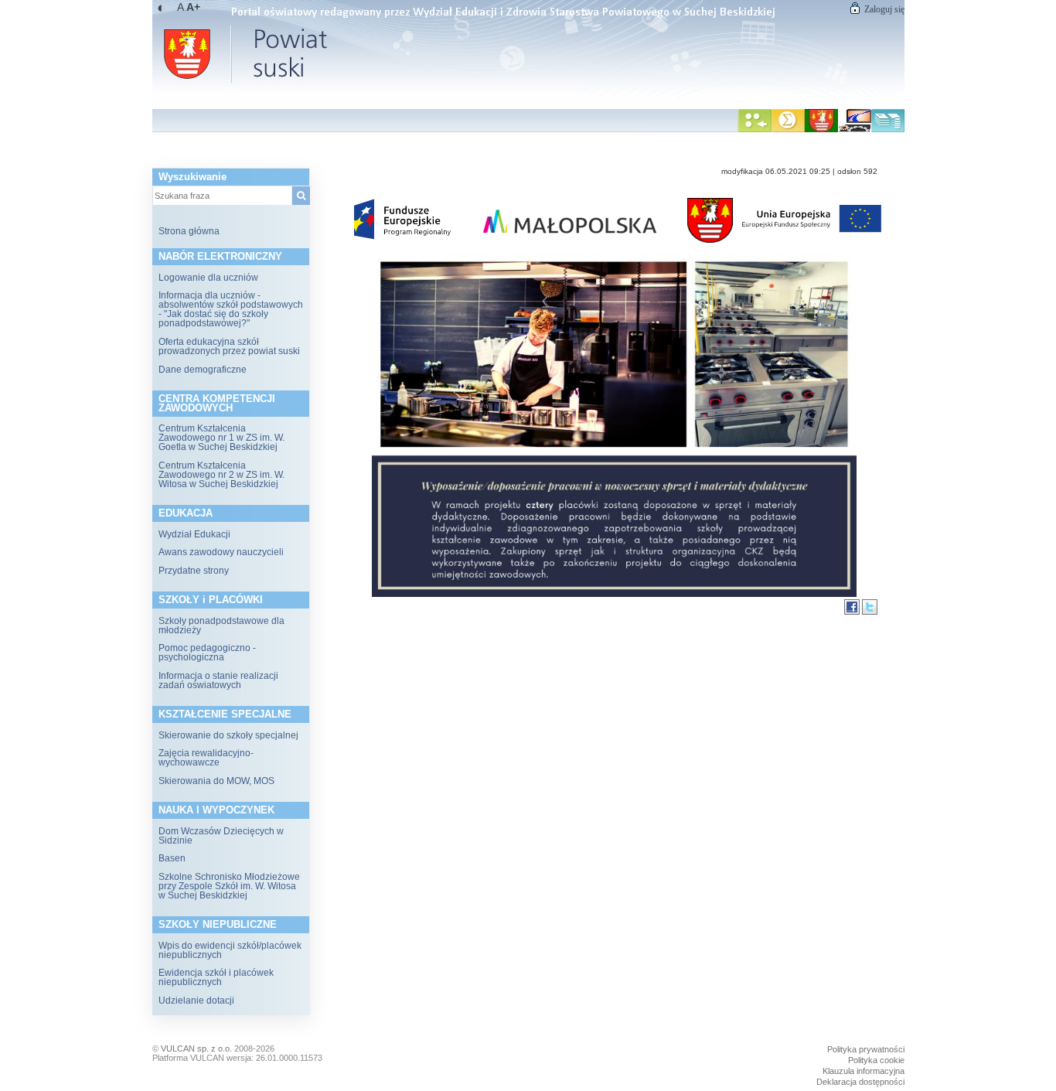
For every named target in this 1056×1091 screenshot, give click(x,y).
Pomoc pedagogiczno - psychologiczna (207, 653)
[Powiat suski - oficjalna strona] (821, 129)
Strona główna (189, 231)
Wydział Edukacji (194, 534)
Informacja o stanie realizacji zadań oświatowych (218, 680)
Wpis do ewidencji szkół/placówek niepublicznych (229, 950)
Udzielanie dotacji (196, 1000)
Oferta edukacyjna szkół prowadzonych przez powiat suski (229, 346)
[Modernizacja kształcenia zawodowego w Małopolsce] (854, 129)
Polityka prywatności (865, 1049)
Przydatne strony (193, 570)
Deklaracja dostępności (860, 1081)
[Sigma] (788, 129)
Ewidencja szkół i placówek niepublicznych (216, 977)
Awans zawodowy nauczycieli (221, 552)
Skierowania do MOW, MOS (216, 781)
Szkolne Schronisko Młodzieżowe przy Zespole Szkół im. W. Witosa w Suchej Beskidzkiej (229, 886)
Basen (172, 858)
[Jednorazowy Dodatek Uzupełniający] (887, 129)
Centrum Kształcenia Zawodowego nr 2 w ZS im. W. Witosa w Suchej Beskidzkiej (221, 474)
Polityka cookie (876, 1060)
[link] (528, 50)
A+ (193, 7)
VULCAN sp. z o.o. (196, 1048)
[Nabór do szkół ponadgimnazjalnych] (755, 129)
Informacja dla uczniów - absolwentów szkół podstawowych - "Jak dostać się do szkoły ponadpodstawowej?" (230, 309)
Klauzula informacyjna (863, 1071)
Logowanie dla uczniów (208, 277)
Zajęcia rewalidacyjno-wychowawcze (206, 758)
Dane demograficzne (202, 369)
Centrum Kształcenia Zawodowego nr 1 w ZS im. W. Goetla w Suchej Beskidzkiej (221, 437)
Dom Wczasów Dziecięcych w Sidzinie (221, 836)
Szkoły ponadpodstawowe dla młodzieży (221, 625)
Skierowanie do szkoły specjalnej (228, 735)
